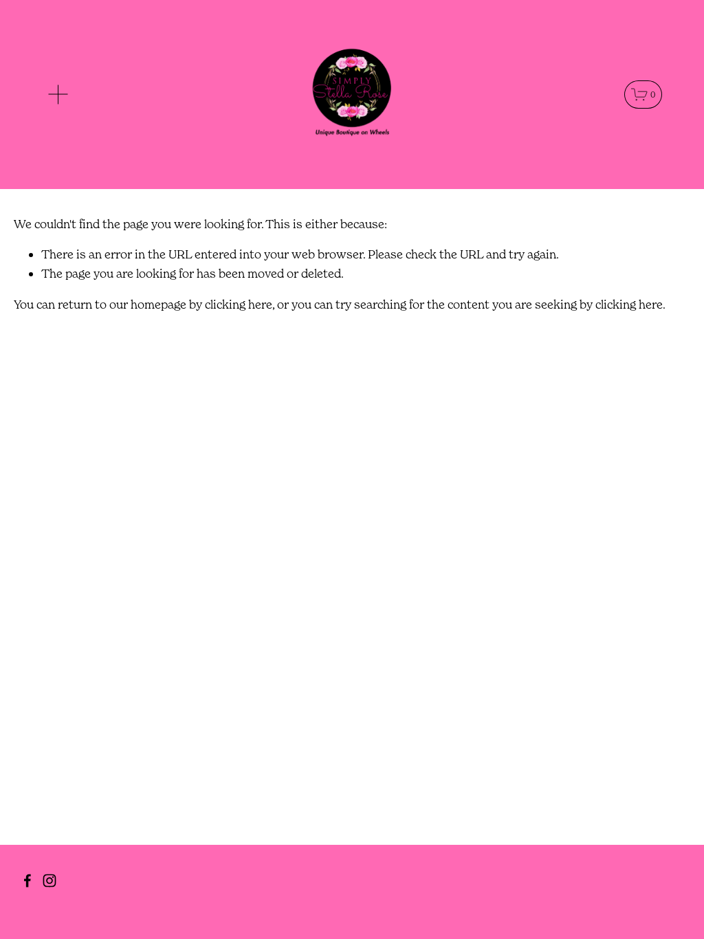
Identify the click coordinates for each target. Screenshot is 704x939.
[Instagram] (49, 880)
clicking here (238, 304)
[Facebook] (27, 880)
